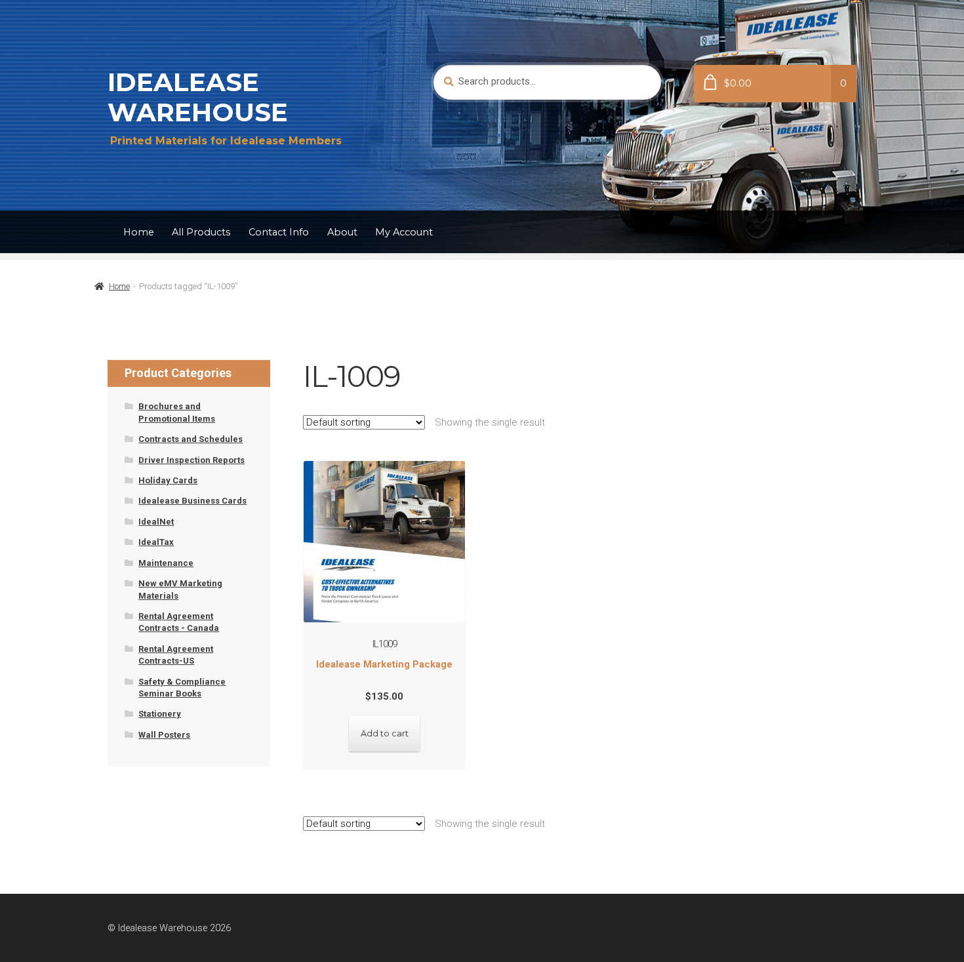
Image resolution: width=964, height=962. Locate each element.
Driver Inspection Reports (191, 460)
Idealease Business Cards (192, 501)
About (342, 232)
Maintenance (165, 563)
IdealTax (156, 542)
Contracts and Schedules (190, 439)
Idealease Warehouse (198, 97)
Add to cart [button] (385, 733)
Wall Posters (164, 735)
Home (138, 232)
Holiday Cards (167, 480)
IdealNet (156, 522)
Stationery (159, 714)
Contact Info (279, 232)
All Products (201, 232)
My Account (404, 232)
